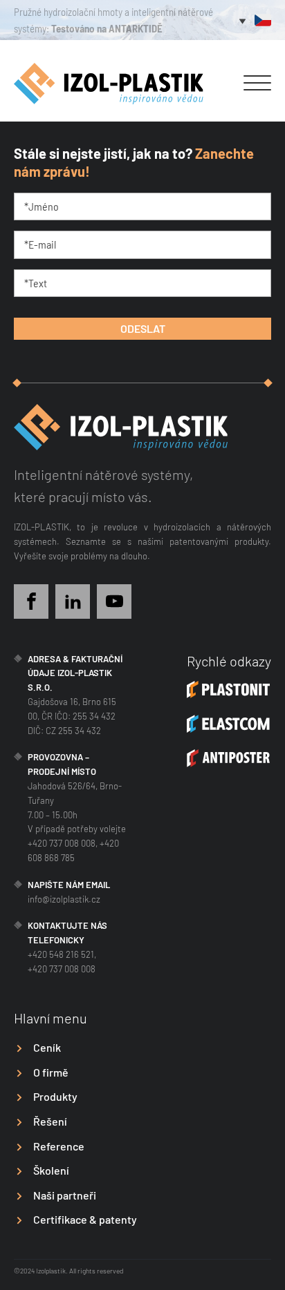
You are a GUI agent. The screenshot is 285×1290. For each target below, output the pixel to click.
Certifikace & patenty (85, 1219)
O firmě (50, 1072)
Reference (58, 1146)
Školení (51, 1170)
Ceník (47, 1047)
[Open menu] (257, 83)
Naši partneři (64, 1195)
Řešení (50, 1121)
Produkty (55, 1096)
